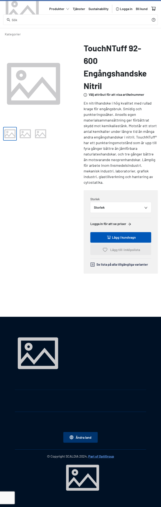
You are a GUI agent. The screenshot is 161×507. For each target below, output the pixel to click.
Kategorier (13, 34)
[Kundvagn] (153, 8)
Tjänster (79, 9)
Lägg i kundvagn (124, 237)
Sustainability (98, 9)
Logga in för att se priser (108, 224)
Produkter (56, 9)
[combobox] (120, 207)
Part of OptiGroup (101, 456)
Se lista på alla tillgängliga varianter (122, 264)
